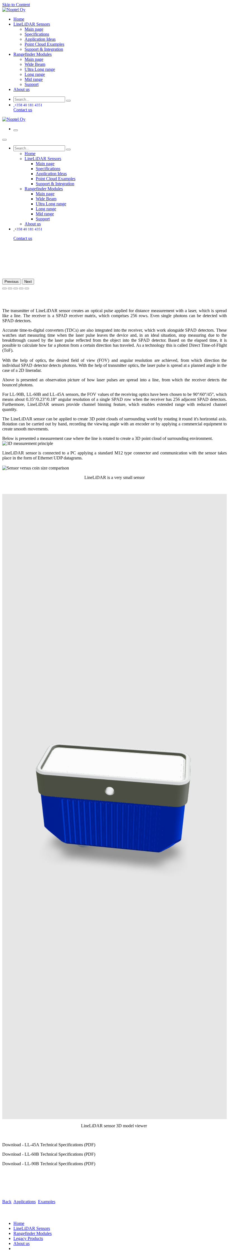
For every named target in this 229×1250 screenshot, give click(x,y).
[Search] (68, 101)
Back (6, 1201)
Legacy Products (28, 1238)
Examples (46, 1201)
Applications (24, 1201)
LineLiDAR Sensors (31, 1228)
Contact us (22, 109)
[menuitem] (18, 19)
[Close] (4, 140)
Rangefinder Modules (32, 1233)
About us (21, 1243)
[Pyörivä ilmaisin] (21, 288)
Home (18, 1223)
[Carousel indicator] (4, 288)
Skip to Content (16, 4)
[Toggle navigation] (15, 130)
